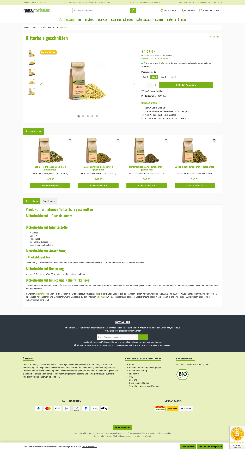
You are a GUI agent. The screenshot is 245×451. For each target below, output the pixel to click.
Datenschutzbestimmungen (98, 345)
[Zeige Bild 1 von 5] (79, 116)
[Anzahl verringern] (144, 85)
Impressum (134, 374)
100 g (145, 77)
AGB (136, 345)
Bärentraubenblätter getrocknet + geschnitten (146, 168)
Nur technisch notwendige (165, 447)
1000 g (173, 77)
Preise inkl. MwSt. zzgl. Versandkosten (154, 58)
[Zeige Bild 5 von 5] (97, 116)
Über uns (133, 380)
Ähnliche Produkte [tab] (34, 131)
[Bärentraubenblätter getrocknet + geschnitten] (146, 150)
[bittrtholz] (87, 81)
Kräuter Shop (42, 294)
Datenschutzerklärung (139, 383)
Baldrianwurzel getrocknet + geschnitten (98, 168)
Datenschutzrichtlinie (134, 342)
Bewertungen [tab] (49, 201)
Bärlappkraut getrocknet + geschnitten (195, 167)
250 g (154, 77)
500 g (163, 77)
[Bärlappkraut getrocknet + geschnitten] (195, 150)
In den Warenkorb (50, 185)
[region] (82, 84)
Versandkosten (116, 433)
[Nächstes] (134, 85)
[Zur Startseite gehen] (37, 11)
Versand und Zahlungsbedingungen (145, 367)
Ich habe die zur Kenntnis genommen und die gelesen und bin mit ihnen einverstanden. (124, 345)
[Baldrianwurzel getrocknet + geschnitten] (98, 150)
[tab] (31, 201)
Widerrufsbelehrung (138, 371)
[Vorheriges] (41, 85)
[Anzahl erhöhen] (155, 85)
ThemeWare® (145, 436)
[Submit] (143, 337)
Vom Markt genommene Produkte (144, 386)
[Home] (60, 19)
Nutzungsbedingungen (154, 342)
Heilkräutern (101, 297)
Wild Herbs (214, 37)
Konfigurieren (188, 447)
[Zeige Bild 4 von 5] (92, 116)
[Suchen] (133, 10)
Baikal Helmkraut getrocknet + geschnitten (50, 168)
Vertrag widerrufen (122, 427)
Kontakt (132, 364)
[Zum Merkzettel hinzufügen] (69, 140)
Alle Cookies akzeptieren (210, 447)
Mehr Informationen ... (89, 447)
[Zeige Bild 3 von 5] (88, 116)
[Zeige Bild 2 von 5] (83, 116)
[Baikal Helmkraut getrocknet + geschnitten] (50, 150)
